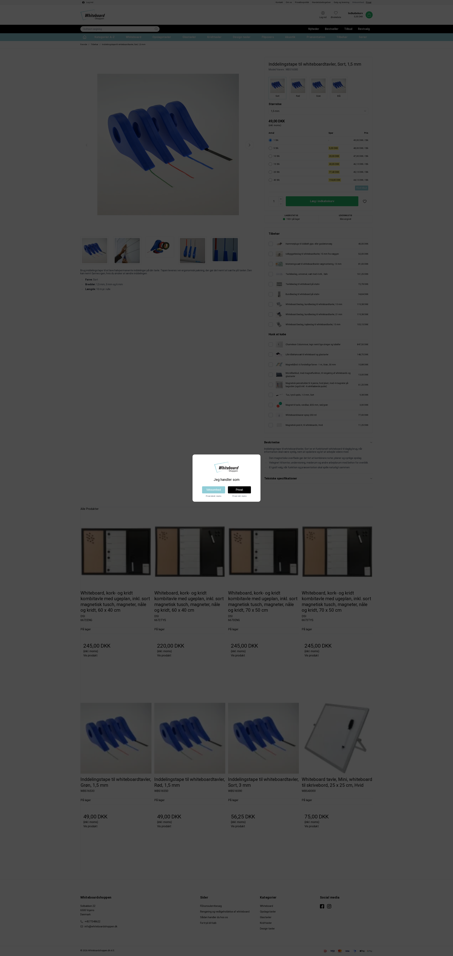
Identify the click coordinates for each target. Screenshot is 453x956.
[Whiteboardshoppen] (226, 467)
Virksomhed (213, 489)
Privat (239, 489)
